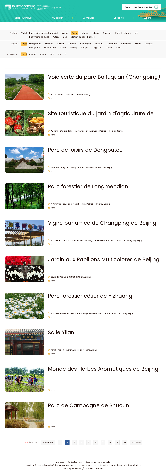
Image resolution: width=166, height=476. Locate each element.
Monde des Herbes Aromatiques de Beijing (103, 368)
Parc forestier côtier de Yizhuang (90, 295)
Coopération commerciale (98, 462)
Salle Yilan (61, 332)
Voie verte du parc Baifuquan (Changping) (104, 77)
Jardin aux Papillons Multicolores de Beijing (103, 259)
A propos (60, 462)
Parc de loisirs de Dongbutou (85, 150)
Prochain (136, 442)
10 (125, 442)
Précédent (48, 442)
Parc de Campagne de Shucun (88, 405)
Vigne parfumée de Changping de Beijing (102, 223)
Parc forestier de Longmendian (88, 186)
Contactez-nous (74, 462)
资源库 (33, 7)
